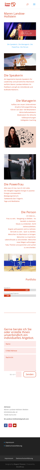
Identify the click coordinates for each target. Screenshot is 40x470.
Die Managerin (23, 44)
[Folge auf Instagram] (10, 425)
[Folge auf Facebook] (6, 425)
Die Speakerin (12, 44)
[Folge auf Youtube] (14, 425)
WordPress (20, 467)
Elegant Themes (19, 464)
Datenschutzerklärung (14, 446)
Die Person (24, 47)
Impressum (10, 442)
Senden (30, 374)
